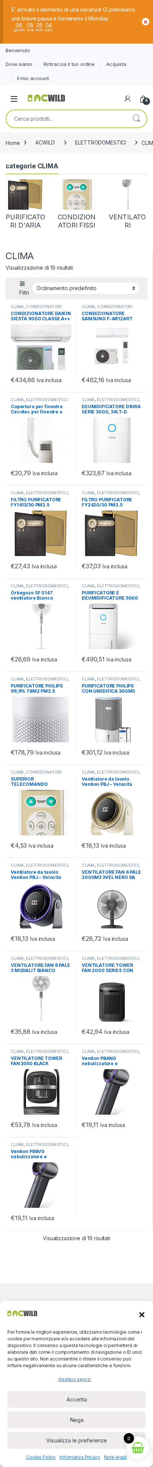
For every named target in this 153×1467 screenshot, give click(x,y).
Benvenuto (18, 50)
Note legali (115, 1457)
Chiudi (145, 21)
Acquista (116, 64)
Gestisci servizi (74, 1379)
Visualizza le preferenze (76, 1440)
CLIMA (17, 306)
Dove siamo (19, 64)
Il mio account (33, 78)
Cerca (136, 118)
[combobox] (66, 118)
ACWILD (45, 142)
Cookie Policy (41, 1457)
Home (13, 142)
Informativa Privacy (79, 1457)
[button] (142, 1314)
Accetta (76, 1399)
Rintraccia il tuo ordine (69, 64)
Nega (77, 1419)
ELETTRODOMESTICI (100, 142)
